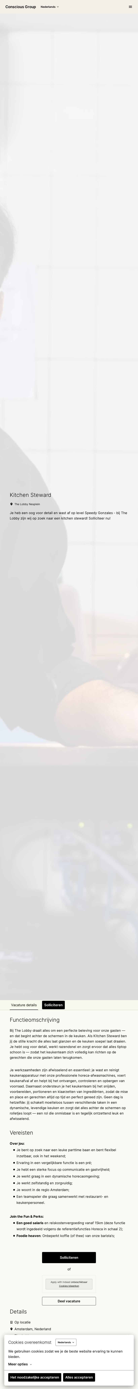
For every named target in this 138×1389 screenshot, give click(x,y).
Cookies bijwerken (69, 1285)
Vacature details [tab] (24, 1005)
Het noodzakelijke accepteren (34, 1377)
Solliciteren (69, 1258)
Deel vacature (69, 1301)
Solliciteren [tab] (53, 1005)
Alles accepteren (79, 1377)
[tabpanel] (69, 1184)
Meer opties (18, 1364)
